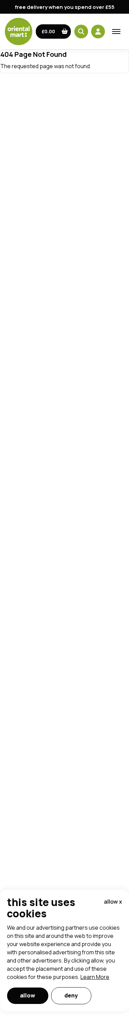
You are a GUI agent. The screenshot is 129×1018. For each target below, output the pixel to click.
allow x (113, 901)
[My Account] (98, 31)
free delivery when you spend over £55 (65, 7)
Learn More (94, 977)
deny (71, 995)
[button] (53, 31)
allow (27, 995)
